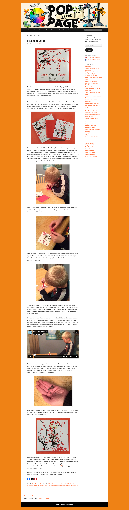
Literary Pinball (89, 122)
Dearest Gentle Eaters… (91, 99)
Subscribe (89, 50)
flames (63, 484)
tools (33, 487)
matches (68, 485)
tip (77, 485)
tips (28, 487)
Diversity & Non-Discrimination (64, 504)
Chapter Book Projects (91, 145)
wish (36, 487)
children (53, 484)
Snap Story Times (90, 152)
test (75, 485)
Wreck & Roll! (89, 116)
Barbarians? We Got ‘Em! (92, 137)
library (56, 485)
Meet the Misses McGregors (92, 114)
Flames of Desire (36, 40)
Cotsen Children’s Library (65, 30)
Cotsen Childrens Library (94, 59)
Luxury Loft (88, 133)
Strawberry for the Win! (91, 83)
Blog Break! (88, 66)
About (35, 30)
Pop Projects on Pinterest (94, 57)
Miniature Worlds (90, 87)
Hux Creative (41, 485)
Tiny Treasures (89, 85)
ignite (46, 485)
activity (49, 484)
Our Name (53, 30)
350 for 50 (87, 101)
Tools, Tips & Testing (37, 484)
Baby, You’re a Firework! (91, 72)
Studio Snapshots (90, 154)
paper (72, 485)
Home (29, 30)
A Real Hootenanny (90, 125)
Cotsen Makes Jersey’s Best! (93, 109)
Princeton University (98, 497)
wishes (39, 487)
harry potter (30, 485)
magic (64, 485)
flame (59, 484)
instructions (51, 485)
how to (35, 485)
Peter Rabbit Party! (90, 127)
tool (31, 487)
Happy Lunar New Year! (91, 124)
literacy (60, 485)
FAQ (47, 30)
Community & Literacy (91, 81)
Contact (41, 30)
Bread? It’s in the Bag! (91, 75)
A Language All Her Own (92, 103)
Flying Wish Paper (71, 484)
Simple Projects (89, 150)
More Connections (90, 147)
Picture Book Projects (91, 149)
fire (56, 484)
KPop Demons (89, 135)
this (61, 466)
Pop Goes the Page (29, 496)
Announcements (89, 143)
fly (65, 484)
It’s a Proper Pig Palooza (92, 74)
